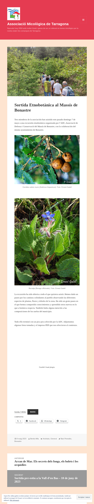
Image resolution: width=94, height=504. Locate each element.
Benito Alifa (34, 439)
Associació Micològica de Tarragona (38, 24)
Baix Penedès (66, 439)
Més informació (14, 500)
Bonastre (17, 441)
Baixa (32, 412)
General (54, 439)
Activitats (46, 439)
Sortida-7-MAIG (20, 412)
